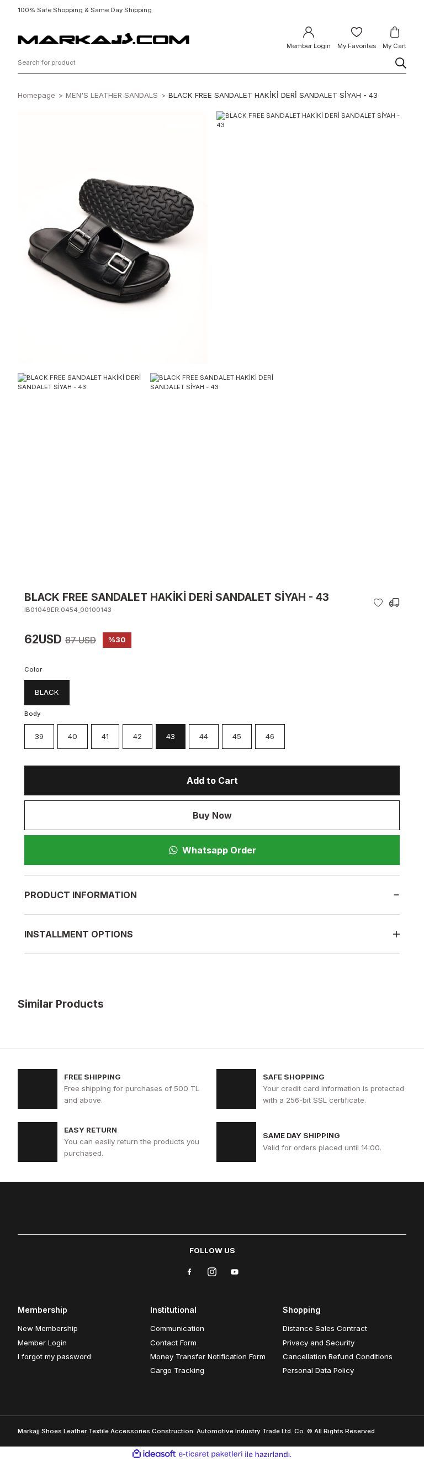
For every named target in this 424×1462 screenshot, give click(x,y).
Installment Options (78, 934)
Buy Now (212, 815)
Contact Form (173, 1342)
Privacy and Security (318, 1342)
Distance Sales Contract (325, 1328)
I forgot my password (54, 1356)
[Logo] (103, 38)
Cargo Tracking (177, 1370)
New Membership (48, 1328)
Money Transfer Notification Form (208, 1356)
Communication (177, 1328)
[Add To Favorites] (378, 602)
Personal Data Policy (318, 1370)
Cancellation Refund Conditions (338, 1356)
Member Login (42, 1342)
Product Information (80, 894)
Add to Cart (212, 780)
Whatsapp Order (219, 850)
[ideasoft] (154, 1454)
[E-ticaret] (210, 1454)
